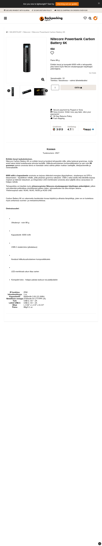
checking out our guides (67, 4)
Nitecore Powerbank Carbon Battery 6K (48, 32)
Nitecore (26, 32)
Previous (8, 90)
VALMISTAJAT (15, 32)
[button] (85, 18)
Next (46, 90)
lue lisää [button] (92, 73)
